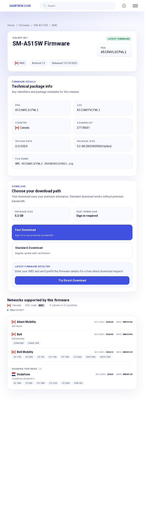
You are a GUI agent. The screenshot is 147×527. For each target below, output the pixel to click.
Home (11, 25)
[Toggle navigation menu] (135, 5)
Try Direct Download (72, 280)
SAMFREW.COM (20, 6)
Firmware (24, 25)
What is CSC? (17, 309)
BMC (55, 25)
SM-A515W (41, 25)
